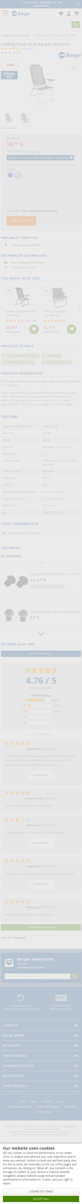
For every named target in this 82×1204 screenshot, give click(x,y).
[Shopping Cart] (76, 13)
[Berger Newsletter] (74, 976)
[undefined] (54, 581)
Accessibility (70, 1106)
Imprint (61, 1101)
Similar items (21, 221)
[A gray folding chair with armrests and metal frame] (41, 84)
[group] (9, 120)
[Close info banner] (78, 4)
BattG (34, 1101)
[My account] (68, 13)
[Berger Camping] (33, 13)
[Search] (76, 24)
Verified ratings (41, 695)
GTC (22, 1101)
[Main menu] (5, 13)
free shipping (35, 151)
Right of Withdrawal (48, 1106)
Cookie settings (42, 1112)
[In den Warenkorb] (34, 329)
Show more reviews (41, 927)
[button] (41, 581)
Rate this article (41, 653)
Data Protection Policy (20, 1106)
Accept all (41, 1198)
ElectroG (47, 1101)
